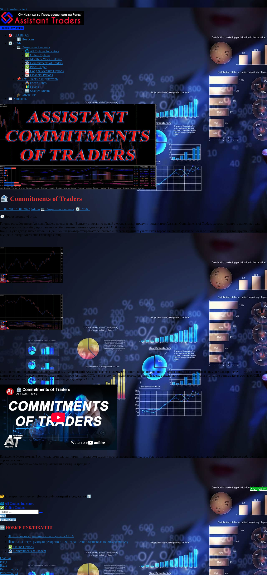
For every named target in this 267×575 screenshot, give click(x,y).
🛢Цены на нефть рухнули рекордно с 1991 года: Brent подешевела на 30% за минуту (68, 542)
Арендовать (258, 489)
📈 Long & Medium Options (44, 71)
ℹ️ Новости (25, 39)
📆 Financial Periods (39, 75)
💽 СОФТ (15, 43)
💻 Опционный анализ (33, 47)
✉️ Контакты (17, 98)
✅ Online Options (37, 55)
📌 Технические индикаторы (37, 79)
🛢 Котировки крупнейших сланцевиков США (41, 536)
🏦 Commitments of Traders (44, 63)
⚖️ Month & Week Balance (43, 59)
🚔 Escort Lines (36, 83)
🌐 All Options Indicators (42, 51)
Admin (35, 209)
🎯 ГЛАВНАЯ (18, 35)
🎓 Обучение (26, 94)
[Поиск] (41, 512)
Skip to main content (13, 9)
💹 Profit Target (36, 67)
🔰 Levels (32, 87)
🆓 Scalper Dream (37, 91)
